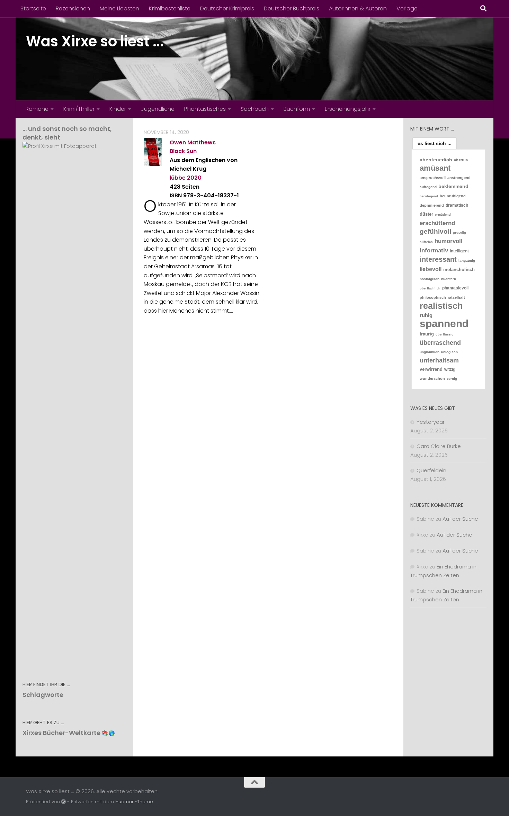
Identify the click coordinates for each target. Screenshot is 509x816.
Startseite (33, 8)
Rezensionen (73, 8)
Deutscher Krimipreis (227, 8)
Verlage (407, 8)
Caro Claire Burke (439, 446)
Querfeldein (431, 470)
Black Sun (183, 151)
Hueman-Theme (134, 801)
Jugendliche (158, 109)
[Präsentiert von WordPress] (63, 801)
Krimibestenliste (169, 8)
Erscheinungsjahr (347, 109)
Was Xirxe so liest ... (94, 41)
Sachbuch (255, 109)
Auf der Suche (460, 518)
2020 (194, 178)
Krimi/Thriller (79, 109)
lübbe (178, 178)
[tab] (434, 143)
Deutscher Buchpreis (291, 8)
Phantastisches (205, 109)
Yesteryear (431, 421)
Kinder (117, 109)
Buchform (297, 109)
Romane (37, 109)
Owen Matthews (193, 142)
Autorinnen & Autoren (358, 8)
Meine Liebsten (119, 8)
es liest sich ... (435, 143)
